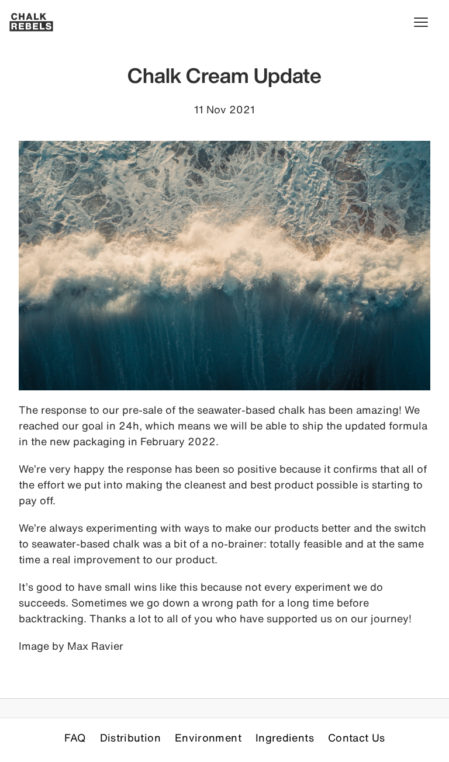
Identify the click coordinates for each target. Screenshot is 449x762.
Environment (208, 737)
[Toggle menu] (427, 22)
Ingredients (284, 737)
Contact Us (356, 737)
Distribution (130, 737)
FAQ (75, 737)
